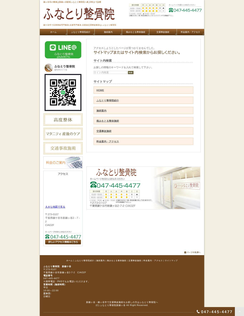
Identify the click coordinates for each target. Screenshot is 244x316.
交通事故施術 (103, 131)
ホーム (69, 260)
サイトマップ (171, 260)
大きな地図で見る (55, 206)
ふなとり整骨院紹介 (107, 100)
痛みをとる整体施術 (107, 120)
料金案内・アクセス (107, 141)
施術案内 (101, 110)
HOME (100, 90)
